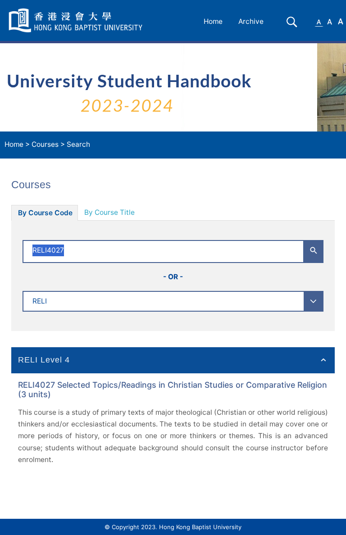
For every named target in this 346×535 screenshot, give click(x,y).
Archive (251, 21)
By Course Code (45, 213)
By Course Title (109, 212)
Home (213, 21)
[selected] (77, 20)
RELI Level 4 (44, 359)
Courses (45, 144)
